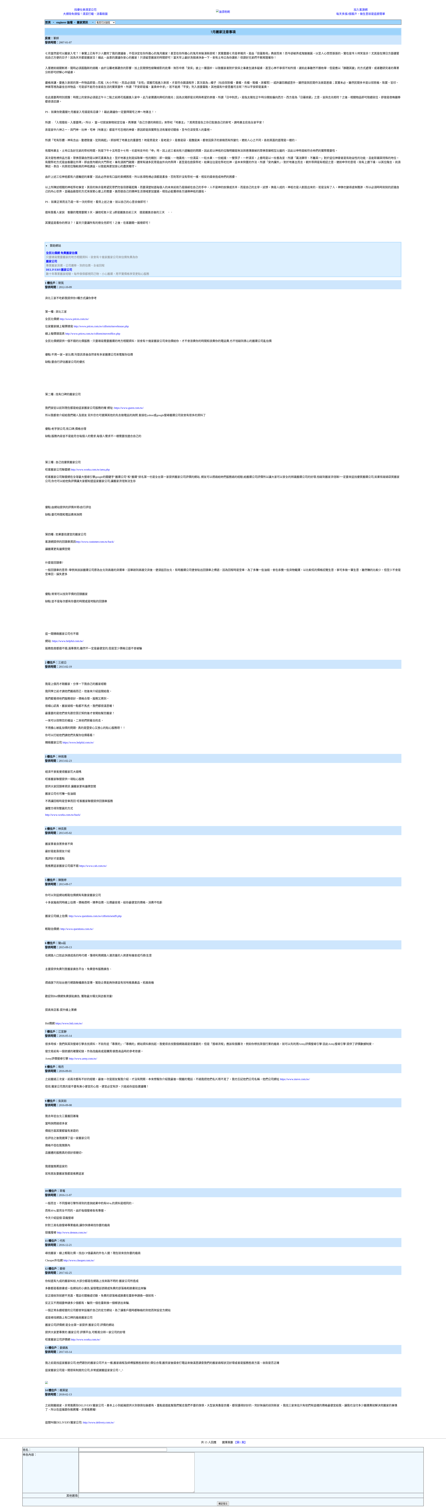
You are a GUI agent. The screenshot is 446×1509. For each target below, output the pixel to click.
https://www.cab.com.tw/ (93, 865)
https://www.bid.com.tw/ (69, 1023)
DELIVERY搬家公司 (59, 269)
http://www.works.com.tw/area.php (90, 469)
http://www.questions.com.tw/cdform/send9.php (95, 916)
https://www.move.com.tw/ (295, 1079)
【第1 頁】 (241, 1442)
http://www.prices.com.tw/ (74, 319)
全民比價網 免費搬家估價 (61, 252)
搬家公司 (51, 261)
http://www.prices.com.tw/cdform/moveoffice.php (92, 333)
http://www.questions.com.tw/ (76, 928)
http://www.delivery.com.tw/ (98, 1422)
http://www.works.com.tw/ (85, 1339)
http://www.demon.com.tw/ (72, 1232)
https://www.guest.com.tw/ (129, 407)
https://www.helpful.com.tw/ (67, 641)
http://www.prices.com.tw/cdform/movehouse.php (101, 326)
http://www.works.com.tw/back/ (62, 814)
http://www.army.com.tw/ (83, 1058)
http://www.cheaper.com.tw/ (78, 1260)
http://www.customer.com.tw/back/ (95, 541)
